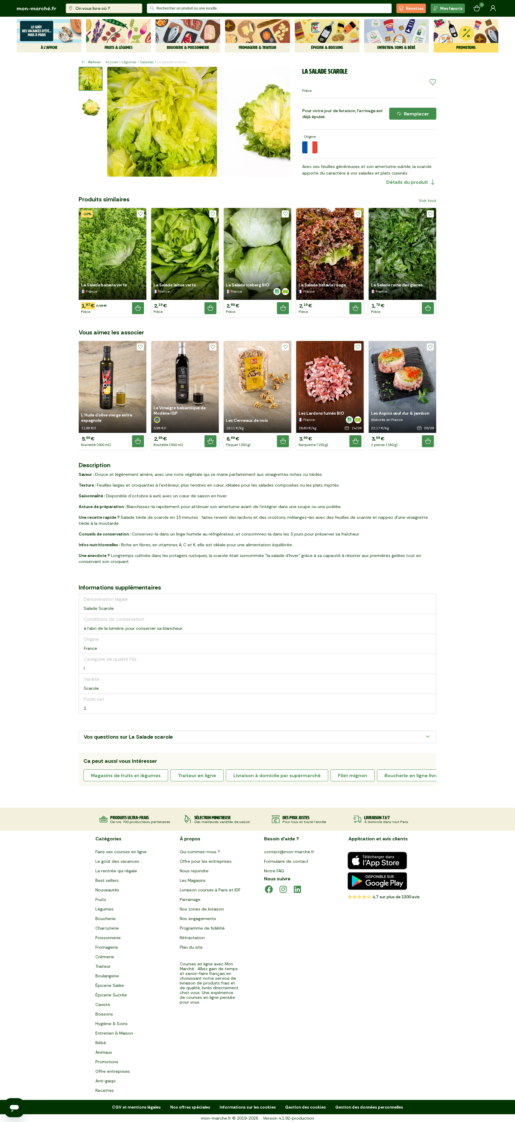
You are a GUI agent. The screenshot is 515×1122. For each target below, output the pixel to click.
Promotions (106, 1061)
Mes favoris (451, 8)
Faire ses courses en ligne (121, 851)
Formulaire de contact (286, 861)
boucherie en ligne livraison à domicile (428, 775)
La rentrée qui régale (116, 870)
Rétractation (192, 937)
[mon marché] (36, 8)
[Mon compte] (493, 8)
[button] (112, 262)
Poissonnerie (108, 937)
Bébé (100, 1042)
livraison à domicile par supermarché (277, 775)
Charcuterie (107, 928)
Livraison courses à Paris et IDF (210, 890)
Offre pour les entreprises (206, 861)
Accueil (112, 62)
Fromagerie (106, 947)
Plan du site (191, 947)
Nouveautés (107, 890)
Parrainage (190, 899)
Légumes (129, 62)
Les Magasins (193, 880)
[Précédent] (116, 122)
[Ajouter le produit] (138, 308)
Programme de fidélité (202, 928)
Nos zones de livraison (202, 909)
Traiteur (103, 966)
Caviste (102, 1004)
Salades (146, 62)
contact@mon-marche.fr (289, 851)
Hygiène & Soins (111, 1023)
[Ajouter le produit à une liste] (432, 82)
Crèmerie (104, 956)
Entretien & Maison (114, 1033)
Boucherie (105, 918)
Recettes (415, 8)
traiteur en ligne (197, 775)
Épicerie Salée (109, 985)
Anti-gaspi (105, 1081)
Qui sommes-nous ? (200, 851)
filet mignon (352, 775)
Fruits (100, 899)
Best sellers (107, 880)
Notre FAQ (274, 870)
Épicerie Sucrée (111, 995)
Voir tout (427, 200)
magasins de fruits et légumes (126, 775)
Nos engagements (198, 918)
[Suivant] (282, 122)
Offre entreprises (112, 1071)
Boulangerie (107, 976)
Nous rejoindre (194, 870)
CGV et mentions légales (136, 1107)
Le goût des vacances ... (119, 861)
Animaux (103, 1052)
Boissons (104, 1014)
